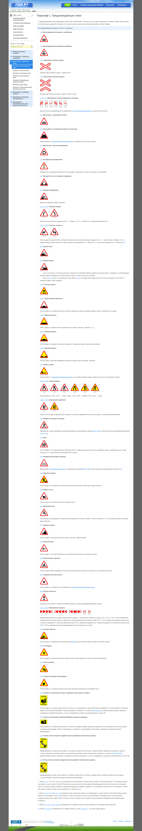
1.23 (41, 473)
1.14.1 (42, 433)
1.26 (41, 525)
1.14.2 (46, 433)
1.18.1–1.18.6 (44, 381)
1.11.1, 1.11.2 (44, 206)
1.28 (41, 558)
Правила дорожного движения (19, 52)
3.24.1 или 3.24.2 (96, 710)
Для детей (110, 5)
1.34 (41, 662)
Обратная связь (48, 821)
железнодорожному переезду (82, 111)
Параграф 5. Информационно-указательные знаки (21, 80)
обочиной (73, 642)
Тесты (74, 5)
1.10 (41, 190)
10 (38, 808)
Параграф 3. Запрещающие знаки (22, 73)
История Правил (18, 35)
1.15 (41, 284)
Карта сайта (128, 821)
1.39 (41, 760)
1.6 (41, 129)
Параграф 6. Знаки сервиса (20, 84)
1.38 (41, 735)
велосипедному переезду (58, 469)
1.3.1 (41, 60)
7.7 (95, 242)
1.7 (41, 145)
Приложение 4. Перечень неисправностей (21, 97)
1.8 (41, 159)
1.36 (41, 693)
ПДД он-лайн (26, 10)
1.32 (41, 629)
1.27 (41, 541)
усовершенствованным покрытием (62, 141)
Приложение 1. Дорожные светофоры (21, 57)
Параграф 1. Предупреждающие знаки (21, 66)
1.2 (41, 46)
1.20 (41, 418)
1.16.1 (42, 298)
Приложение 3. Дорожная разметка (21, 92)
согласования (50, 822)
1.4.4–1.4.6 (83, 808)
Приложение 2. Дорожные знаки (21, 62)
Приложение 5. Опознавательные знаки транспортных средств (20, 103)
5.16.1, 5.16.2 (97, 431)
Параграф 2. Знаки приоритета (21, 70)
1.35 (41, 676)
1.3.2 (41, 77)
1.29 (41, 575)
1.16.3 (42, 331)
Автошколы (121, 5)
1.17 (41, 364)
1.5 (41, 115)
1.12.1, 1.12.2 (44, 225)
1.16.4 (42, 348)
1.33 (41, 646)
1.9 (41, 176)
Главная (13, 10)
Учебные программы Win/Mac (91, 5)
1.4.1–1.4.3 (47, 808)
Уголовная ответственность (22, 23)
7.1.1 (78, 278)
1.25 (41, 506)
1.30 (41, 591)
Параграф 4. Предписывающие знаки (21, 76)
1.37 (41, 717)
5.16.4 (89, 469)
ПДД (19, 10)
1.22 (41, 456)
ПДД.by (21, 5)
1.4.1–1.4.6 (43, 98)
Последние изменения (20, 38)
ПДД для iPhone (18, 29)
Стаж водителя (18, 32)
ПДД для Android (18, 26)
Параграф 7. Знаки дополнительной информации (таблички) (22, 88)
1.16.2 (42, 315)
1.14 (41, 260)
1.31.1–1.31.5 (44, 608)
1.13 (41, 246)
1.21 (41, 437)
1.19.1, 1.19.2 (44, 400)
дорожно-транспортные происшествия (83, 587)
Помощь (121, 821)
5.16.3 (84, 469)
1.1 (41, 32)
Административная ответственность (19, 19)
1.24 (41, 489)
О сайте (115, 821)
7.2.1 (124, 242)
